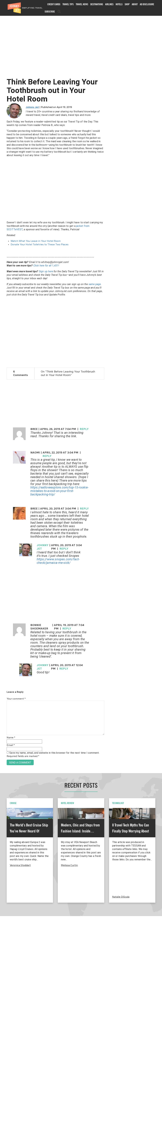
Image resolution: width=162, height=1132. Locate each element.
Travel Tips (68, 4)
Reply (84, 429)
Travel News (82, 4)
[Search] (59, 11)
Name (11, 737)
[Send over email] (3, 576)
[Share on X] (3, 562)
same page (95, 284)
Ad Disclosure (147, 4)
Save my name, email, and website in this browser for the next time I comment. (54, 752)
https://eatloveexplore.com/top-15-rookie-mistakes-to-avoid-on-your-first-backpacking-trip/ (59, 491)
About (135, 4)
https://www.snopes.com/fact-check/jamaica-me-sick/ (58, 561)
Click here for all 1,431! (46, 265)
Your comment (16, 699)
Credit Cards (53, 4)
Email (11, 745)
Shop (127, 4)
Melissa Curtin (69, 865)
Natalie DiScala (120, 897)
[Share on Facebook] (3, 555)
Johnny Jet (32, 107)
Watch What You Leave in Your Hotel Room (36, 241)
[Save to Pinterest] (3, 569)
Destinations (96, 4)
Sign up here (46, 271)
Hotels (119, 4)
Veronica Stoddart (20, 865)
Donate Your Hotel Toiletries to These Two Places (40, 244)
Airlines (109, 4)
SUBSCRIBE (50, 11)
